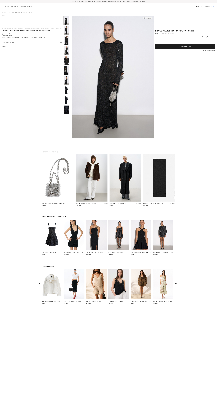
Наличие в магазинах (209, 50)
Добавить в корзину (185, 46)
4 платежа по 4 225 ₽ (167, 34)
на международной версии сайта (120, 1)
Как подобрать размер (208, 37)
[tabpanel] (159, 178)
